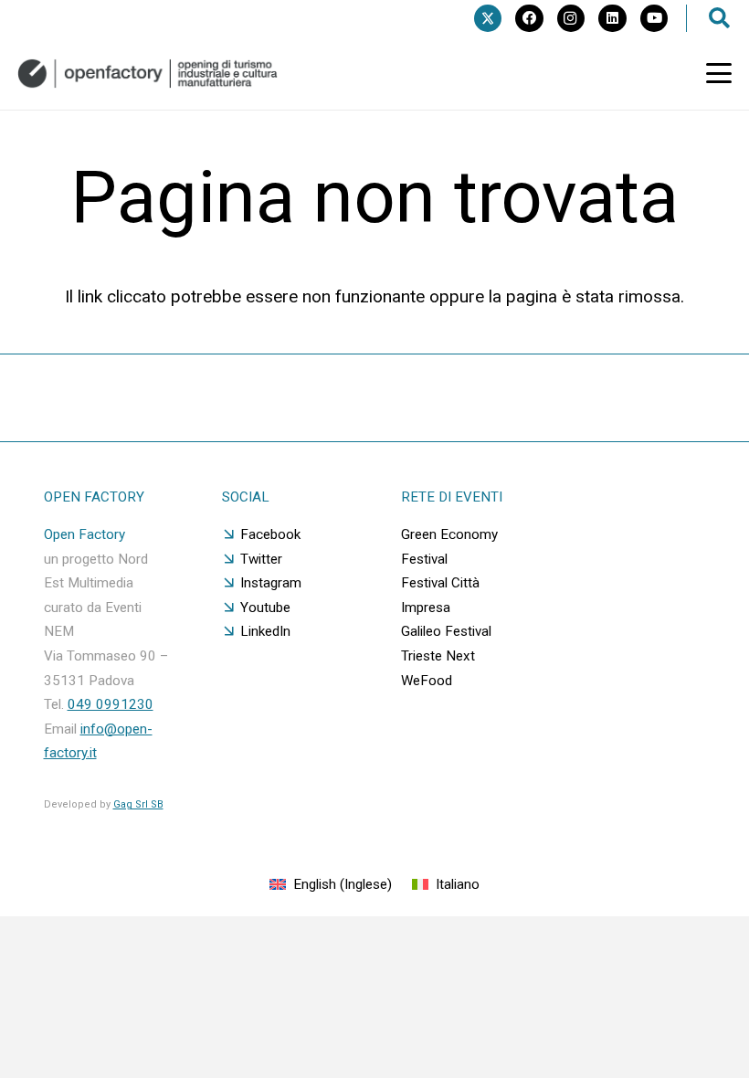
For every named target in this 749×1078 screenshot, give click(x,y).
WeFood (426, 680)
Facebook (270, 534)
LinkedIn (265, 631)
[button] (718, 73)
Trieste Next (438, 656)
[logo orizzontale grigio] (147, 74)
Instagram (270, 583)
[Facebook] (529, 18)
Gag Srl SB (138, 804)
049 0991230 (110, 704)
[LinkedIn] (612, 18)
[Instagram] (571, 18)
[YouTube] (654, 18)
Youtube (265, 607)
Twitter (261, 559)
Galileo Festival (446, 631)
